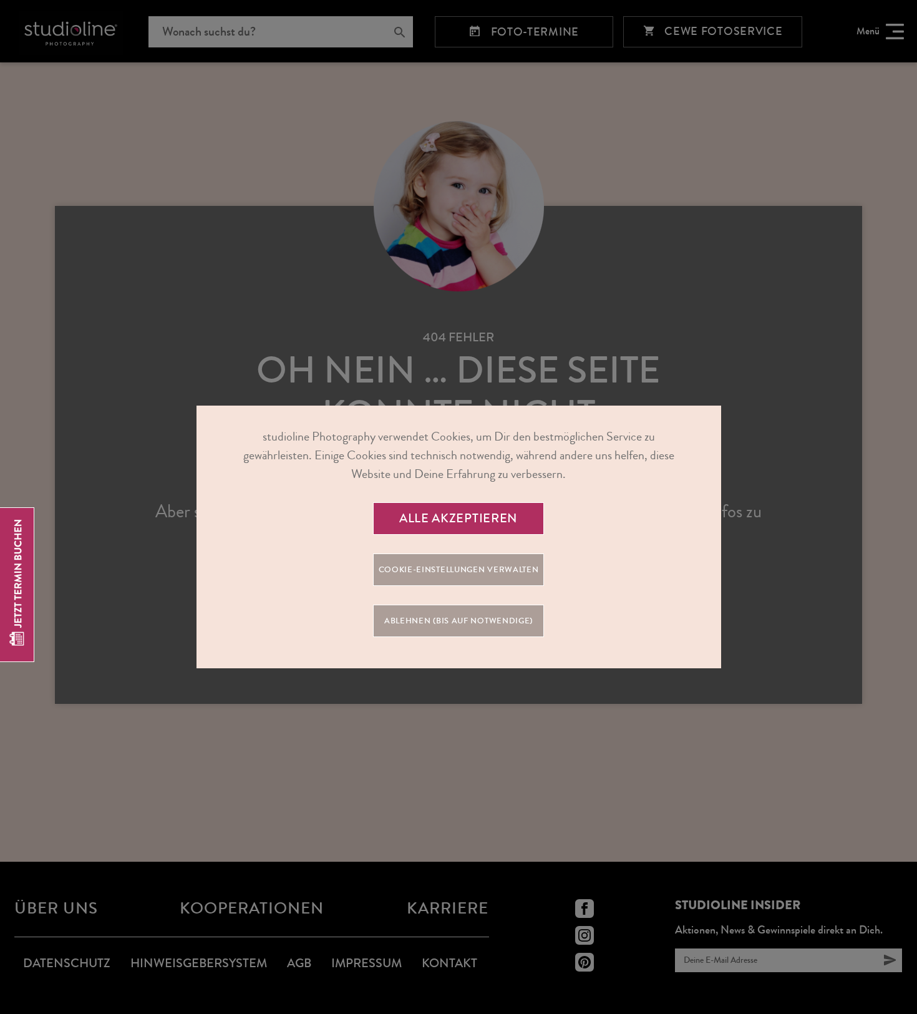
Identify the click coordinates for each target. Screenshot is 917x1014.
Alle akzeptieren (458, 518)
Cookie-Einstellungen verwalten (459, 569)
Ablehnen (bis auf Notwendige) (458, 620)
